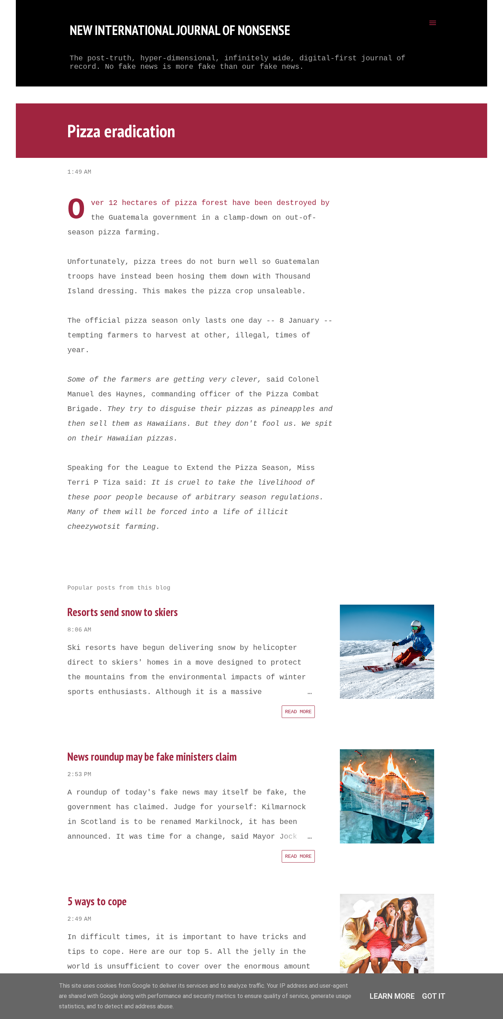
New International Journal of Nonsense (180, 30)
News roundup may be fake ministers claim (152, 756)
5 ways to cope (97, 901)
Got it (434, 996)
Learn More (392, 996)
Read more (298, 712)
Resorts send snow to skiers (122, 612)
